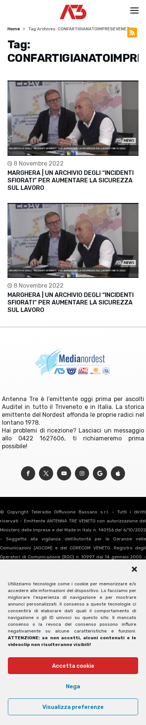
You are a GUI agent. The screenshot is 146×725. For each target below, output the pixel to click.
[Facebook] (28, 473)
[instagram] (82, 473)
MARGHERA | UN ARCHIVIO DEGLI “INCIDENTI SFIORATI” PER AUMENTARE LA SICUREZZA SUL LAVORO (70, 180)
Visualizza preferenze (73, 707)
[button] (134, 569)
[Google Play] (100, 473)
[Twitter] (46, 473)
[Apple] (118, 473)
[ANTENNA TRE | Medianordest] (73, 4)
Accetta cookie (73, 665)
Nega (73, 686)
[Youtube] (64, 473)
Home (13, 29)
